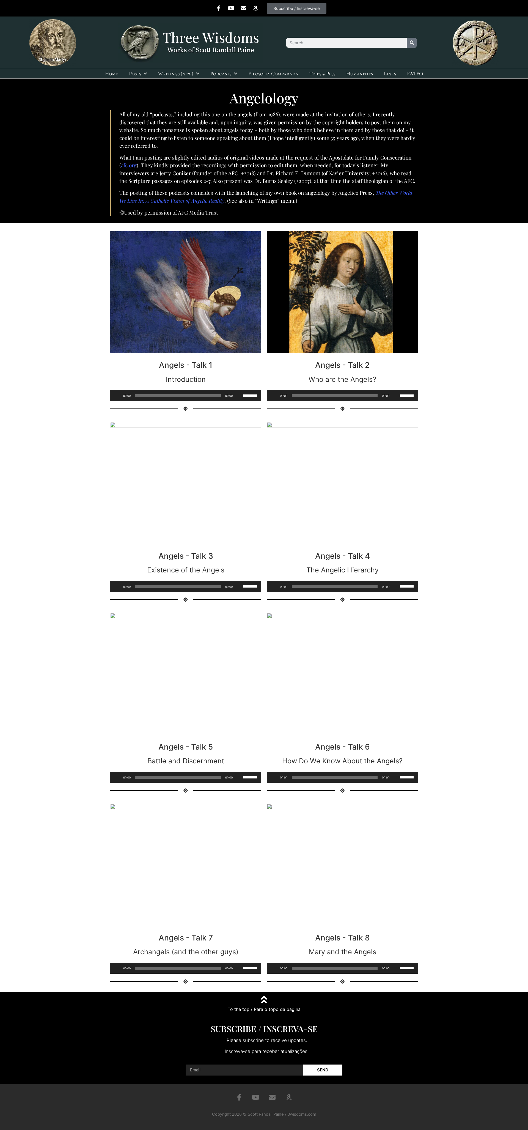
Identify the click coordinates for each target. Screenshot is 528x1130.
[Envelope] (243, 8)
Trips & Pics (322, 73)
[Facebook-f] (218, 8)
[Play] (117, 395)
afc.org (129, 165)
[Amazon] (255, 8)
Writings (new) (175, 73)
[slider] (250, 395)
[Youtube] (231, 8)
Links (390, 73)
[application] (185, 395)
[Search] (412, 43)
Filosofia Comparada (273, 73)
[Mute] (238, 395)
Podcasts (220, 73)
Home (111, 73)
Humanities (359, 73)
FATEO (415, 73)
